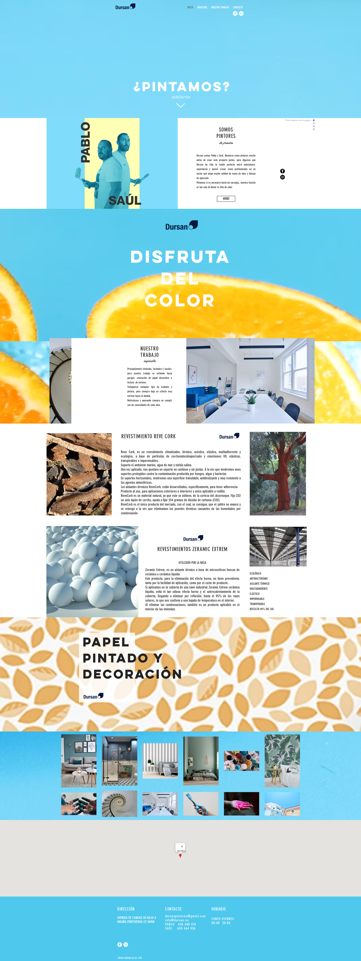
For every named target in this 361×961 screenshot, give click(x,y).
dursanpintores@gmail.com (185, 916)
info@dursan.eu (177, 920)
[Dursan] (241, 13)
